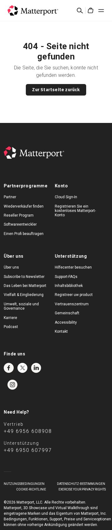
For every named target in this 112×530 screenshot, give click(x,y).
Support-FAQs (66, 276)
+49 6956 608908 (28, 431)
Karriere (10, 318)
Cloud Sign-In (66, 197)
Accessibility (66, 322)
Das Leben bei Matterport (25, 286)
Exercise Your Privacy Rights (82, 489)
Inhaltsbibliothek (69, 286)
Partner (10, 197)
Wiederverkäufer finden (24, 206)
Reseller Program (19, 215)
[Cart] (90, 10)
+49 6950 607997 (28, 450)
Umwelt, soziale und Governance (21, 306)
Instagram (12, 385)
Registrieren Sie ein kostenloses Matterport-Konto (75, 211)
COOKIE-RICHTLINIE (31, 489)
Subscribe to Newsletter (24, 276)
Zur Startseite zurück (56, 89)
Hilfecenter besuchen (73, 267)
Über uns (11, 267)
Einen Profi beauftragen (24, 234)
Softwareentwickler (20, 224)
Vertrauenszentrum (72, 304)
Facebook (9, 368)
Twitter (22, 368)
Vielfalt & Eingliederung (24, 295)
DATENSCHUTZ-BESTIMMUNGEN (81, 483)
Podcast (11, 327)
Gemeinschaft (67, 313)
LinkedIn (36, 368)
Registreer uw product (74, 295)
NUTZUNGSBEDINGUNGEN (24, 483)
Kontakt (61, 331)
